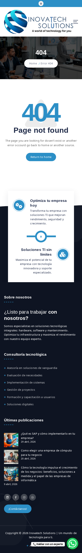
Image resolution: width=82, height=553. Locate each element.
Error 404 (47, 63)
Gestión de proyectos (21, 389)
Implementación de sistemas (26, 382)
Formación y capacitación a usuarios (31, 397)
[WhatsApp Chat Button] (72, 543)
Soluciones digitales (20, 404)
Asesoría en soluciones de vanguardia (32, 368)
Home (33, 63)
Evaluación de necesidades (25, 375)
